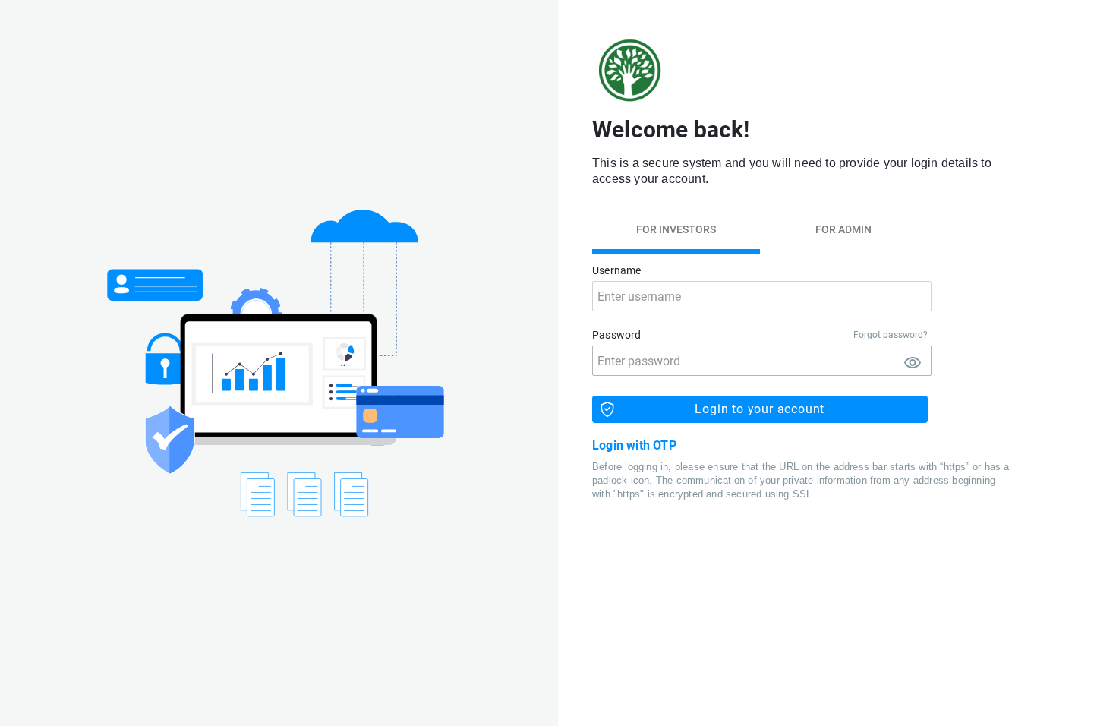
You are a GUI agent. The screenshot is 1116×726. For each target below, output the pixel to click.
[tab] (676, 229)
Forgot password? (890, 335)
